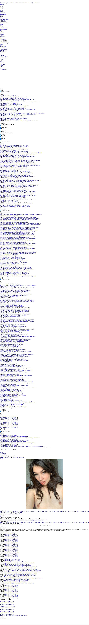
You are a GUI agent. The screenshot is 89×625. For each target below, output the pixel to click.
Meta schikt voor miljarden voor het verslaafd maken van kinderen (16, 375)
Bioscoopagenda (3, 29)
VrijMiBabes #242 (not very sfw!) (9, 256)
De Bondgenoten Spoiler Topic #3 (9, 374)
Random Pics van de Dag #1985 (11, 548)
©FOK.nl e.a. (3, 618)
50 (68, 511)
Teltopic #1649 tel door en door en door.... (11, 400)
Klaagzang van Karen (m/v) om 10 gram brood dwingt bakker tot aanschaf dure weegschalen (22, 113)
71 (8, 512)
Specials (34, 2)
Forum (1, 2)
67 (3, 512)
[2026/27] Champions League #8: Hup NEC (12, 379)
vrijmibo (20, 513)
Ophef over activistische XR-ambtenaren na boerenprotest (14, 249)
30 (40, 511)
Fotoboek (2, 63)
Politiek (1, 16)
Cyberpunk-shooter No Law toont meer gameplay (12, 147)
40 (54, 511)
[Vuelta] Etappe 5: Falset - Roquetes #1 (10, 345)
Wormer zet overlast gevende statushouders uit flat (13, 108)
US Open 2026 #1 (6, 361)
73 (11, 512)
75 (14, 512)
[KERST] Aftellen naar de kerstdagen (10, 304)
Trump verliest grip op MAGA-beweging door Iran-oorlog (14, 174)
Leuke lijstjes (3, 453)
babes (1, 513)
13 (17, 511)
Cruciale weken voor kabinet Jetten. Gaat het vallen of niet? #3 (16, 294)
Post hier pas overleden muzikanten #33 (10, 316)
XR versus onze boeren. (7, 226)
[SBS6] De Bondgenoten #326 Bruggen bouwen (12, 292)
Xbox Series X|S (3, 50)
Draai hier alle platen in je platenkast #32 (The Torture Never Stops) (16, 381)
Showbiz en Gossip (4, 19)
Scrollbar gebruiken (5, 91)
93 (0, 516)
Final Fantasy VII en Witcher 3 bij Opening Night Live (13, 247)
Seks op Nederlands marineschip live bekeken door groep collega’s (17, 383)
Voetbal (1, 31)
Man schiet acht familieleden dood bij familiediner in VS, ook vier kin (17, 321)
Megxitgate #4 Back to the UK (9, 389)
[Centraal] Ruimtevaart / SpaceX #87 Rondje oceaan (13, 342)
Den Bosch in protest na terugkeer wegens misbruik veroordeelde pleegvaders (19, 185)
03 (3, 511)
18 (24, 511)
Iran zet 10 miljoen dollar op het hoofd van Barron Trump (14, 205)
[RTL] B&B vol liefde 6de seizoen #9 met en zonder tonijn (14, 289)
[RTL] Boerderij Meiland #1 (8, 386)
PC (0, 45)
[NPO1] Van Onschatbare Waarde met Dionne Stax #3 (14, 291)
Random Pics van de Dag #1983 (11, 550)
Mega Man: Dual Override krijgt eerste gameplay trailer (13, 166)
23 (31, 511)
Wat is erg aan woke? (7, 399)
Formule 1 (2, 33)
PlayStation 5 (3, 51)
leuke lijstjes (10, 513)
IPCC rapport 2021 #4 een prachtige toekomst (12, 337)
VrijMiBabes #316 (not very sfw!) (11, 553)
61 (83, 511)
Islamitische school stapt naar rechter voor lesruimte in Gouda (15, 267)
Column (3, 135)
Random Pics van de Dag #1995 (9, 95)
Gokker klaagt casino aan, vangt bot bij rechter (12, 182)
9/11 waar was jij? (6, 405)
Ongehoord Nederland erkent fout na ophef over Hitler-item (15, 171)
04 (4, 511)
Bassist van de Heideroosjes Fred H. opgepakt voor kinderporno (16, 320)
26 (35, 511)
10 (13, 511)
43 (58, 511)
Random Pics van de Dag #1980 (11, 555)
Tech (1, 17)
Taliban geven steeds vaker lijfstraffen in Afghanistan (13, 187)
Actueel (1, 11)
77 (17, 512)
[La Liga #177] (5, 297)
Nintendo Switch (3, 49)
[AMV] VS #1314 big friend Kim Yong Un (11, 404)
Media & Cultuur (4, 28)
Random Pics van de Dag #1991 (9, 422)
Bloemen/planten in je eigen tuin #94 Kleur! (11, 344)
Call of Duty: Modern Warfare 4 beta (9, 204)
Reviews (25, 2)
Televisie (2, 26)
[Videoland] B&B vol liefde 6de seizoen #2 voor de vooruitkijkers (16, 401)
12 (15, 511)
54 (74, 511)
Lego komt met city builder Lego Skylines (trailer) (12, 100)
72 (10, 512)
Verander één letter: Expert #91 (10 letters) (11, 394)
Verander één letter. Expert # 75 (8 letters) (11, 391)
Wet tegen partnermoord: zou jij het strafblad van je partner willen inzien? (18, 154)
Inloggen (2, 4)
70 (7, 512)
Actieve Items (12, 2)
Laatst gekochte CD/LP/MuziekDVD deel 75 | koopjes (14, 340)
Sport (1, 30)
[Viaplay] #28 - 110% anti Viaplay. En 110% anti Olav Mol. (15, 307)
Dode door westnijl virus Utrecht (9, 296)
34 (46, 511)
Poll (2, 139)
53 (72, 511)
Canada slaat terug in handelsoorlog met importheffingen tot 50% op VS (17, 176)
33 (45, 511)
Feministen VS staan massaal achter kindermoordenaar (14, 98)
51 (70, 511)
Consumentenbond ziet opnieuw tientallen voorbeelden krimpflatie (16, 202)
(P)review (3, 136)
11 (14, 511)
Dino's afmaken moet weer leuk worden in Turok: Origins (14, 146)
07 (8, 511)
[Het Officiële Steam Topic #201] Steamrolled (12, 355)
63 (86, 511)
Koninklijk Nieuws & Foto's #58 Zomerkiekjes (12, 312)
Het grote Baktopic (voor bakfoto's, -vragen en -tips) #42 (14, 360)
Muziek (1, 24)
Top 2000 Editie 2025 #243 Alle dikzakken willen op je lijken (15, 351)
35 (47, 511)
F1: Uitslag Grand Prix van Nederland (10, 119)
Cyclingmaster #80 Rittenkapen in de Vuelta (12, 358)
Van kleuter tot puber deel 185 (8, 398)
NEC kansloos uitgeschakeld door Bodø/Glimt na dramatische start (16, 169)
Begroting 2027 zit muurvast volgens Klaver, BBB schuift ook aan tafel (17, 192)
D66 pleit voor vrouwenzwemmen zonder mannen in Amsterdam (16, 299)
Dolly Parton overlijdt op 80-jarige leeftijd (11, 104)
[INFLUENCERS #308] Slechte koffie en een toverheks (14, 311)
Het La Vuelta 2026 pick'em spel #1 (10, 346)
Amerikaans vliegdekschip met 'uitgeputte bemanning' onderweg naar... (17, 300)
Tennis (1, 35)
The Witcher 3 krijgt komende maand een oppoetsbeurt (13, 167)
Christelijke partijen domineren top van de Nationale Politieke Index (16, 194)
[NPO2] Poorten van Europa (8, 384)
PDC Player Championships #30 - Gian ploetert (12, 380)
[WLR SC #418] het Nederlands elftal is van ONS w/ (14, 326)
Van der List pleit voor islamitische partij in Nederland (13, 274)
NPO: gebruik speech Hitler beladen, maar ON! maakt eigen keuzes (17, 354)
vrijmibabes (15, 513)
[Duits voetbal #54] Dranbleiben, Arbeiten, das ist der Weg (14, 330)
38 (51, 511)
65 (0, 512)
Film (1, 25)
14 (18, 511)
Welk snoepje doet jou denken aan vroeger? (11, 371)
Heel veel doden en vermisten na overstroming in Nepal (14, 295)
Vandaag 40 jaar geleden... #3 (8, 364)
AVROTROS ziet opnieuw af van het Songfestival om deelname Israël (17, 336)
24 (32, 511)
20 (26, 511)
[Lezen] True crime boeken (8, 376)
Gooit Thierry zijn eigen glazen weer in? (10, 251)
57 (78, 511)
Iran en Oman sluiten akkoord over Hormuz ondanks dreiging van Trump (18, 162)
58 (79, 511)
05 (6, 511)
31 (42, 511)
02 (2, 511)
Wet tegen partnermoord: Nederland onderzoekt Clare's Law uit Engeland (18, 285)
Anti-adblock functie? (6, 317)
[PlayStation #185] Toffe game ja (9, 396)
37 (50, 511)
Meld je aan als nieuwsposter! (37, 520)
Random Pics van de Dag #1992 (9, 117)
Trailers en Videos (4, 56)
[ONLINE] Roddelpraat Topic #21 (9, 325)
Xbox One (2, 48)
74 (13, 512)
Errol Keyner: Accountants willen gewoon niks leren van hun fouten (17, 319)
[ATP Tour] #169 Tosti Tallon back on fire (11, 284)
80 (21, 512)
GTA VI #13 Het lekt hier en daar (9, 335)
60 (82, 511)
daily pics (5, 513)
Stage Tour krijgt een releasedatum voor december (12, 159)
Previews (30, 2)
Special (3, 138)
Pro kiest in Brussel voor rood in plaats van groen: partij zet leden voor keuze (18, 120)
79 (20, 512)
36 (49, 511)
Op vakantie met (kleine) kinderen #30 (10, 327)
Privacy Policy (14, 615)
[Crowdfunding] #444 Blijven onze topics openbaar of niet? (15, 309)
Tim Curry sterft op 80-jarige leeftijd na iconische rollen (14, 97)
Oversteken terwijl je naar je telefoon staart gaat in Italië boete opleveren (17, 109)
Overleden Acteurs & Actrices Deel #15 (11, 332)
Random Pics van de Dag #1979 (11, 556)
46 (63, 511)
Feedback (2, 68)
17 (22, 511)
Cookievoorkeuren (23, 615)
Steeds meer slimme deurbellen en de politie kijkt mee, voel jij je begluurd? (18, 252)
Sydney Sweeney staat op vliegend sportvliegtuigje (13, 107)
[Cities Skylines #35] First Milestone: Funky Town (13, 359)
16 (21, 511)
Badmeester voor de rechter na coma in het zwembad (13, 373)
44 (60, 511)
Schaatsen (2, 38)
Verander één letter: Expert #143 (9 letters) (11, 393)
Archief (37, 2)
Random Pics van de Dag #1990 (9, 423)
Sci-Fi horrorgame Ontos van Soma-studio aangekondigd (14, 149)
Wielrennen (2, 36)
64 (88, 511)
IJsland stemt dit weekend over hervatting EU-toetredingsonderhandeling (18, 191)
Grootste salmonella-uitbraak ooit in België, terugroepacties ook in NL (17, 329)
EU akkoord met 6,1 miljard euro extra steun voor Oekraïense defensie (17, 248)
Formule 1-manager (4, 43)
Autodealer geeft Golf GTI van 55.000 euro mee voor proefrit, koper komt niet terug (20, 180)
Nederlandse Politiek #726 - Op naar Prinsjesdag (13, 315)
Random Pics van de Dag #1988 (9, 426)
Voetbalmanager (3, 41)
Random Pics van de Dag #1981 (11, 554)
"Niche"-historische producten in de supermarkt (12, 324)
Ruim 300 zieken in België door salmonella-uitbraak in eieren (15, 175)
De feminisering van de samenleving (10, 350)
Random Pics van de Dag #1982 (11, 551)
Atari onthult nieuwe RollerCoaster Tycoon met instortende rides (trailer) (17, 99)
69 (6, 512)
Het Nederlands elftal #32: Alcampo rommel (12, 306)
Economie (2, 15)
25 (33, 511)
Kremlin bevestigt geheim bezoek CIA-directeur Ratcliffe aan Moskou (17, 161)
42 (57, 511)
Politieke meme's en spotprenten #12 (10, 331)
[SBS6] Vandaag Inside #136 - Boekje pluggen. (12, 365)
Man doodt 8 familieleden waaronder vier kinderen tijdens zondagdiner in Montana (20, 102)
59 (81, 511)
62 (85, 511)
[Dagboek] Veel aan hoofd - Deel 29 (10, 369)
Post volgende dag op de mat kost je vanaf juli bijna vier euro (15, 356)
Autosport (2, 34)
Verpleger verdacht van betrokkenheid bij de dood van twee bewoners (17, 301)
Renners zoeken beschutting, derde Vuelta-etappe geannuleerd (15, 206)
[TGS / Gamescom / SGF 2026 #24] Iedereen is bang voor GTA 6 (16, 370)
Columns (21, 2)
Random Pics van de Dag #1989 (9, 424)
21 (28, 511)
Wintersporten (3, 39)
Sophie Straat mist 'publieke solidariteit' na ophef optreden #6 (15, 368)
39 (53, 511)
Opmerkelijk (2, 20)
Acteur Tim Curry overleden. (8, 352)
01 (0, 511)
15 (20, 511)
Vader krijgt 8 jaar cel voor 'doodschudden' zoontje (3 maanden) (16, 181)
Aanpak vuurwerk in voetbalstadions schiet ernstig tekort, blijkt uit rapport (18, 195)
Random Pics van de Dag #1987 (9, 427)
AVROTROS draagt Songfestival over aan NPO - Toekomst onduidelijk (17, 114)
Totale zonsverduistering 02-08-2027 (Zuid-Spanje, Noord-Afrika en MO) (18, 403)
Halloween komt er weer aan (8, 322)
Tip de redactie (3, 69)
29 (39, 511)
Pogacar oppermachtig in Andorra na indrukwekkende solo (14, 179)
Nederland (2, 12)
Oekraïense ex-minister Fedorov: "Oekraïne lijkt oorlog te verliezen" (17, 287)
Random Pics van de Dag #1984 (11, 549)
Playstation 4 (3, 46)
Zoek (8, 2)
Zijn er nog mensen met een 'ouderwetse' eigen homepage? (14, 378)
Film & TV (2, 53)
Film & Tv (3, 130)
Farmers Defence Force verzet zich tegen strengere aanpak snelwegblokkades (18, 164)
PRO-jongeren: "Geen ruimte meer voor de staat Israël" (14, 385)
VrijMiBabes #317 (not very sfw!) (10, 545)
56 (77, 511)
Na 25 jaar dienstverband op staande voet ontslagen (13, 406)
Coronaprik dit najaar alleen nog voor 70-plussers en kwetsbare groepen (18, 276)
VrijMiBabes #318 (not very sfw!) (9, 110)
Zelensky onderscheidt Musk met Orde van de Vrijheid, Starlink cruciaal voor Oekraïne (21, 152)
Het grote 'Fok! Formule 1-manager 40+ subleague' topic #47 (15, 314)
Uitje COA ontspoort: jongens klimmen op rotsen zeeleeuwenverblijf (17, 186)
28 (38, 511)
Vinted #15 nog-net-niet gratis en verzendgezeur (12, 349)
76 (15, 512)
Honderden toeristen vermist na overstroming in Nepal (13, 334)
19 (25, 511)
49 (67, 511)
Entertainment (3, 21)
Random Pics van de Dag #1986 (11, 546)
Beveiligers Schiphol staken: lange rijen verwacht (12, 196)
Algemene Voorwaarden (5, 615)
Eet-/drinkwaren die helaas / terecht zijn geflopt (12, 341)
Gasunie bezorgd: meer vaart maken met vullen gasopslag (14, 310)
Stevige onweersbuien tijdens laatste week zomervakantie (14, 145)
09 (11, 511)
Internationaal (3, 14)
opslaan (2, 94)
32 (43, 511)
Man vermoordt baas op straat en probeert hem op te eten (14, 105)
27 (36, 511)
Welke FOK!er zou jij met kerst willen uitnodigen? (13, 395)
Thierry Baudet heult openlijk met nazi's (10, 302)
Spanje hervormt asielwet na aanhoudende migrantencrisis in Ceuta (16, 172)
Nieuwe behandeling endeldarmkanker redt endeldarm (13, 118)
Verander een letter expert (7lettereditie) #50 (11, 390)
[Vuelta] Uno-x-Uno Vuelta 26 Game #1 (10, 347)
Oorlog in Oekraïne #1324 (8, 286)
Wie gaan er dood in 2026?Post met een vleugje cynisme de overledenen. (18, 388)
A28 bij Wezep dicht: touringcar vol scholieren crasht (13, 115)
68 (4, 512)
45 (61, 511)
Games (1, 44)
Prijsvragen (2, 64)
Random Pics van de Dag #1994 (9, 103)
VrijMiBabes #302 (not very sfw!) (9, 266)
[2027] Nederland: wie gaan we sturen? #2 (11, 305)
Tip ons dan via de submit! (41, 518)
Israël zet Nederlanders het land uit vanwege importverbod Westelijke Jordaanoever (20, 165)
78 (18, 512)
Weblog (5, 2)
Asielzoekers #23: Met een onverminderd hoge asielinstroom (15, 339)
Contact (1, 65)
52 (71, 511)
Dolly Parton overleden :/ (7, 363)
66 (2, 512)
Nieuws (17, 2)
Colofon (2, 66)
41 (56, 511)
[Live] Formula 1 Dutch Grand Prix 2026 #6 (12, 366)
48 (65, 511)
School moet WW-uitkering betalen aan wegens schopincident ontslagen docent (19, 184)
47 (64, 511)
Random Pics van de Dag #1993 (9, 112)
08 (10, 511)
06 (7, 511)
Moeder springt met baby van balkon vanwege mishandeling (15, 290)
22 (29, 511)
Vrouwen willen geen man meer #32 (10, 408)
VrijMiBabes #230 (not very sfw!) (9, 263)
